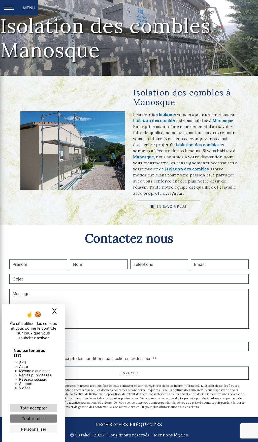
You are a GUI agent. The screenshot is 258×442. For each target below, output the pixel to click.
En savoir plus (170, 206)
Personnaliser (33, 429)
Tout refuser (33, 418)
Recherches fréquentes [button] (129, 424)
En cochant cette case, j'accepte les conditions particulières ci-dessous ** (85, 358)
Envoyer (129, 373)
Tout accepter (33, 407)
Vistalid (82, 434)
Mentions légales (170, 434)
